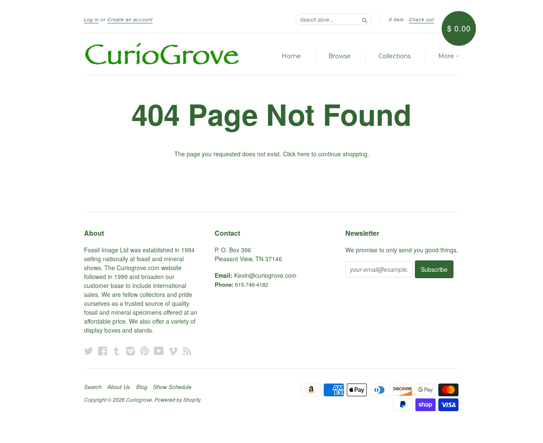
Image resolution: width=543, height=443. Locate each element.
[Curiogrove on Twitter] (88, 351)
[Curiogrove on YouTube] (159, 351)
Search (92, 387)
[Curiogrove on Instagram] (130, 351)
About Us (118, 387)
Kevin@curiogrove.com (265, 275)
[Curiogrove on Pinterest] (144, 351)
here (303, 154)
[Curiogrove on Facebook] (102, 351)
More (447, 56)
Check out (421, 19)
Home (291, 56)
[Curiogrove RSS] (187, 351)
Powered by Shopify (177, 399)
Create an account (130, 19)
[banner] (162, 54)
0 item (396, 19)
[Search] (364, 19)
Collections (394, 56)
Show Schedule (172, 387)
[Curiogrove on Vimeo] (173, 351)
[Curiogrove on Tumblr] (116, 351)
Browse (339, 56)
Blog (141, 387)
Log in (91, 19)
